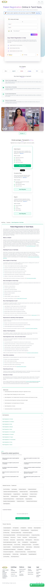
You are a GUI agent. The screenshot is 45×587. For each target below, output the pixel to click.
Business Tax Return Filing (7, 544)
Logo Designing (14, 489)
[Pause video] (3, 129)
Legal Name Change (20, 539)
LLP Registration (23, 527)
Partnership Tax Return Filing (16, 532)
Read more (21, 153)
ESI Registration (27, 549)
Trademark (8, 222)
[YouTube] (42, 583)
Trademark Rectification (32, 489)
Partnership (30, 527)
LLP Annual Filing (6, 556)
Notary (19, 542)
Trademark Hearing (32, 496)
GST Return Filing (6, 532)
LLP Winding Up (6, 537)
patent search (34, 315)
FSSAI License (36, 539)
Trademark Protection (20, 501)
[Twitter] (39, 583)
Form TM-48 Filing (6, 489)
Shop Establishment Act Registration (9, 549)
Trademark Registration (34, 491)
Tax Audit (19, 537)
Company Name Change (31, 551)
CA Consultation (36, 544)
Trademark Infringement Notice (8, 498)
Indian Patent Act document (22, 298)
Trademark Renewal (14, 496)
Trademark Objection (22, 489)
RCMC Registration (29, 539)
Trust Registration (25, 542)
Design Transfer (6, 496)
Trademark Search (6, 530)
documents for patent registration (31, 328)
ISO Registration (20, 549)
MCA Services (13, 537)
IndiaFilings (3, 222)
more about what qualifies (31, 278)
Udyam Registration (33, 542)
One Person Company (32, 537)
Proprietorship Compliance (27, 532)
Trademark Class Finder (24, 491)
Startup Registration (37, 527)
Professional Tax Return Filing (20, 551)
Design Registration (29, 498)
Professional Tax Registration (8, 551)
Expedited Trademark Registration (9, 501)
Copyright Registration (23, 496)
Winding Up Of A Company (26, 544)
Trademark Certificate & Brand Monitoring (10, 491)
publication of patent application (32, 352)
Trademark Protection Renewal (31, 501)
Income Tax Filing (17, 544)
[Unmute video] (6, 129)
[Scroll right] (42, 71)
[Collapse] (42, 415)
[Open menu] (42, 2)
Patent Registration (6, 503)
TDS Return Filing (15, 554)
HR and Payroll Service (15, 556)
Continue (34, 34)
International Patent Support (21, 366)
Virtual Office (25, 537)
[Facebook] (37, 583)
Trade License (5, 539)
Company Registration (7, 527)
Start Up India (12, 539)
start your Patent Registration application (33, 381)
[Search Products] (39, 2)
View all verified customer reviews (22, 518)
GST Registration (16, 527)
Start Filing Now (22, 165)
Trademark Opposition (20, 498)
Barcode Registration (7, 554)
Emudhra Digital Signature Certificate (9, 542)
